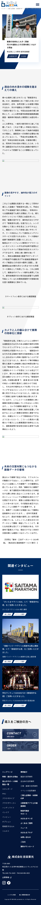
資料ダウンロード (27, 846)
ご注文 (23, 842)
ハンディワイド (8, 807)
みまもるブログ (26, 832)
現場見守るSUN (8, 826)
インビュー (6, 817)
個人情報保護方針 (24, 895)
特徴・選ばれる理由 (10, 776)
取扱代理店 (24, 811)
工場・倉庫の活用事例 (29, 786)
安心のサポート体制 (10, 781)
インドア (5, 812)
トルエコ (5, 831)
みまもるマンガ (26, 818)
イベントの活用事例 (28, 790)
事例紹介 (23, 772)
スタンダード (7, 789)
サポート (23, 814)
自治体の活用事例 (27, 781)
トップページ (7, 772)
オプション (6, 821)
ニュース (23, 828)
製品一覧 (5, 784)
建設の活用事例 (26, 776)
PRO (4, 793)
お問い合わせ (25, 837)
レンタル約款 (12, 895)
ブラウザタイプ (8, 798)
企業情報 (5, 877)
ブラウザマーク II (8, 803)
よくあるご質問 (26, 823)
